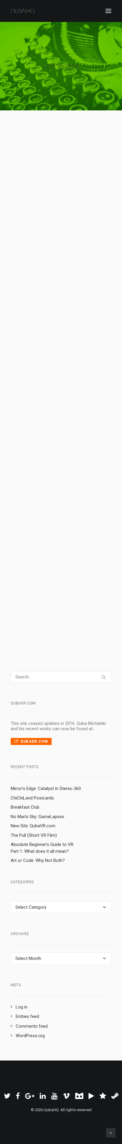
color (47, 241)
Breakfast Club (25, 807)
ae (38, 217)
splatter (27, 217)
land (54, 433)
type (72, 209)
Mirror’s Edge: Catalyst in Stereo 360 (46, 788)
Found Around (52, 426)
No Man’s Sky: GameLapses (37, 816)
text (85, 217)
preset (66, 233)
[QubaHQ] (22, 11)
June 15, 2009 (38, 561)
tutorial (51, 225)
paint (25, 233)
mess (84, 209)
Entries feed (27, 1016)
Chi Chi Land (58, 467)
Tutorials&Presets (71, 202)
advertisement (34, 577)
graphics (72, 569)
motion (57, 569)
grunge (87, 233)
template (68, 225)
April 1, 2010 (36, 202)
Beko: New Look (53, 548)
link (85, 426)
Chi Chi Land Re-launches (55, 391)
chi (45, 433)
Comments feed (32, 1026)
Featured (29, 209)
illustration (35, 418)
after (75, 217)
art (49, 418)
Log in (22, 1007)
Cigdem (61, 418)
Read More (39, 295)
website (73, 426)
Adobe (37, 225)
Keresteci (29, 426)
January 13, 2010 (40, 410)
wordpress (31, 433)
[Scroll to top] (110, 1132)
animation (71, 577)
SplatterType (54, 209)
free (25, 225)
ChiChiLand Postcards (32, 798)
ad (84, 569)
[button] (108, 11)
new (80, 561)
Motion (83, 225)
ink (76, 233)
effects (63, 217)
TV (72, 561)
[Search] (61, 677)
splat (54, 233)
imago (63, 561)
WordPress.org (30, 1035)
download (39, 233)
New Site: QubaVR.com (33, 825)
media (44, 569)
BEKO (68, 585)
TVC (85, 577)
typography (31, 241)
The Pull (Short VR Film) (34, 835)
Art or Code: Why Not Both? (38, 860)
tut (46, 217)
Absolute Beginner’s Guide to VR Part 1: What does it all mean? (42, 848)
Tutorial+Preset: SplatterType (53, 183)
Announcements (76, 410)
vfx (53, 217)
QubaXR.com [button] (34, 741)
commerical (31, 585)
